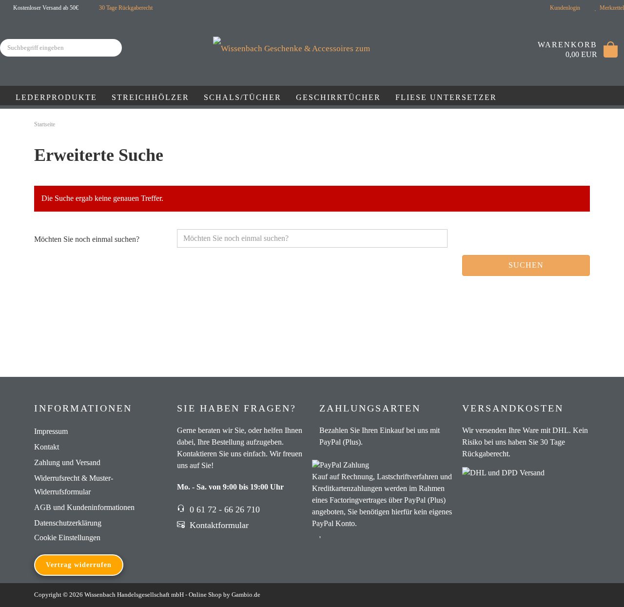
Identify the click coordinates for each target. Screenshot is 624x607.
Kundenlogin (563, 7)
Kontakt (46, 447)
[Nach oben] (597, 592)
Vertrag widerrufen (79, 564)
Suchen (526, 265)
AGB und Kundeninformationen (84, 507)
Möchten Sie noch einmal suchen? (86, 239)
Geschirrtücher (338, 97)
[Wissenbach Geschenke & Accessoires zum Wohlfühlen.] (312, 38)
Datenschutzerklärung (67, 523)
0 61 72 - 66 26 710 (223, 509)
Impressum (51, 431)
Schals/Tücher (242, 97)
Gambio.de (246, 594)
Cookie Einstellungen (67, 537)
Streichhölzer (150, 97)
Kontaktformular (218, 525)
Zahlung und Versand (67, 462)
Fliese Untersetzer (446, 97)
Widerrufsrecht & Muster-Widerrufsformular (73, 485)
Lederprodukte (56, 97)
